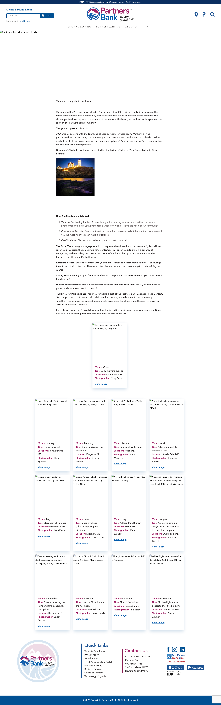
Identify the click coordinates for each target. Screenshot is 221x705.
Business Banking (108, 27)
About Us (131, 27)
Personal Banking (78, 27)
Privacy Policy (91, 655)
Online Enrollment (93, 673)
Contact (149, 27)
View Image (101, 384)
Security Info (91, 658)
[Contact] (204, 14)
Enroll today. (24, 21)
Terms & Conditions (94, 651)
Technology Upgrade (95, 676)
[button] (212, 14)
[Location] (196, 14)
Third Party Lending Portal (98, 662)
